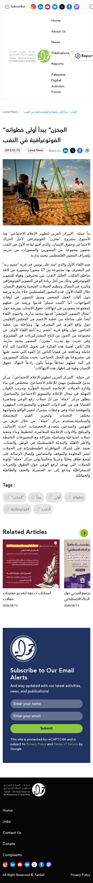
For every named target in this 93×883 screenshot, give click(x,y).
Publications (60, 53)
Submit (46, 728)
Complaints (12, 855)
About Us (58, 31)
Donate (9, 844)
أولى (57, 497)
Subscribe (18, 6)
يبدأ (39, 497)
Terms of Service (66, 744)
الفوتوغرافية (20, 509)
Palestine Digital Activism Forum (58, 83)
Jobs (7, 821)
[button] (84, 533)
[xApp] (62, 7)
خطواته (78, 497)
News (55, 42)
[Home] (29, 56)
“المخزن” (17, 497)
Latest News (10, 112)
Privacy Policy (36, 744)
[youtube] (47, 7)
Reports (57, 63)
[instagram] (33, 7)
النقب (46, 509)
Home (56, 20)
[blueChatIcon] (55, 7)
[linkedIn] (40, 7)
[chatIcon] (76, 7)
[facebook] (69, 7)
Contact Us (12, 832)
